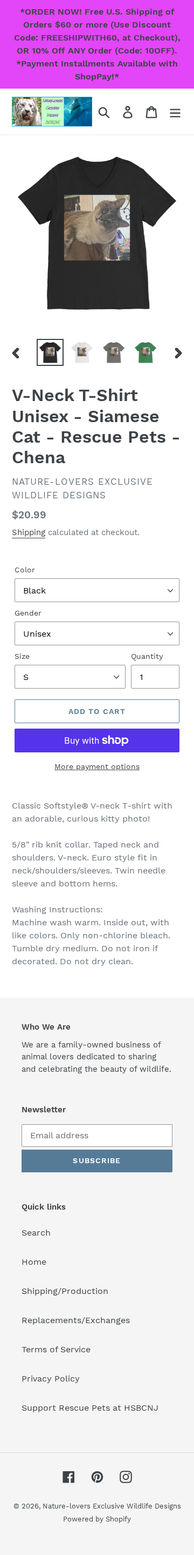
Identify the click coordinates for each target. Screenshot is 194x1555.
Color (25, 569)
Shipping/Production (65, 1291)
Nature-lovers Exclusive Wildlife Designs (112, 1506)
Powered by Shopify (97, 1519)
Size (22, 656)
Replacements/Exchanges (76, 1320)
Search (36, 1232)
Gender (28, 613)
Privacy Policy (51, 1378)
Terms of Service (56, 1349)
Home (34, 1262)
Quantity (147, 656)
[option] (50, 352)
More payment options (97, 766)
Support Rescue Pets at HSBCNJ (90, 1408)
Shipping (28, 532)
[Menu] (175, 111)
